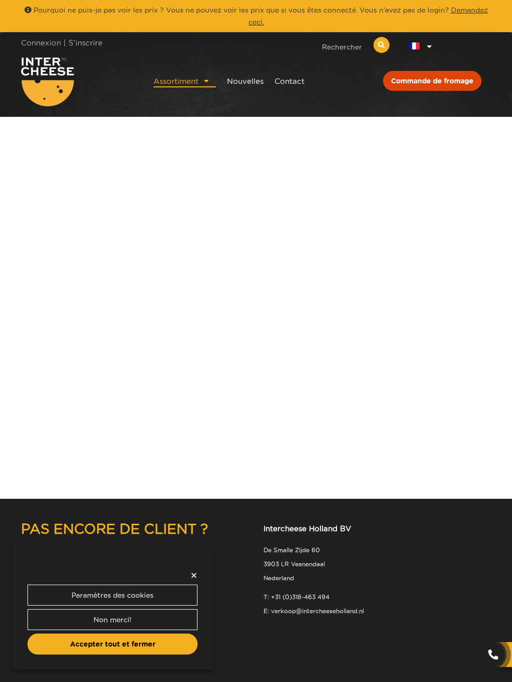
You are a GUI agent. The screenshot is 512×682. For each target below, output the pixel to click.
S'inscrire (85, 42)
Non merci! (113, 620)
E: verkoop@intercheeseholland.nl (314, 611)
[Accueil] (74, 81)
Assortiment (176, 81)
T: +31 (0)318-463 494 (297, 597)
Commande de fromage (432, 81)
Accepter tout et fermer (113, 644)
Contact (289, 81)
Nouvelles (245, 81)
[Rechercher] (382, 45)
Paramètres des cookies (113, 595)
